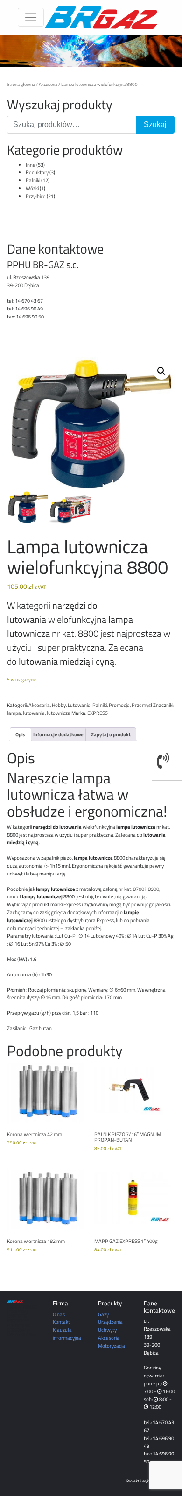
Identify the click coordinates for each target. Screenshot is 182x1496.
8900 (153, 889)
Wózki (32, 188)
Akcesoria (48, 84)
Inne (30, 165)
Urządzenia (110, 1322)
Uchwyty (107, 1330)
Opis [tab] (20, 734)
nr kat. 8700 (131, 889)
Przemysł (142, 705)
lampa (14, 713)
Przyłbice (36, 196)
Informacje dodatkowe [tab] (58, 734)
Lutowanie (79, 705)
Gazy (103, 1314)
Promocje (119, 705)
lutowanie (34, 713)
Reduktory (37, 172)
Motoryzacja (111, 1345)
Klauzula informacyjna (67, 1333)
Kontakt (61, 1322)
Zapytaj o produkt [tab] (111, 734)
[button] (161, 371)
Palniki (33, 180)
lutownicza (58, 713)
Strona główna (21, 84)
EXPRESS (97, 713)
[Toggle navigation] (31, 17)
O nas (59, 1314)
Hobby (59, 705)
